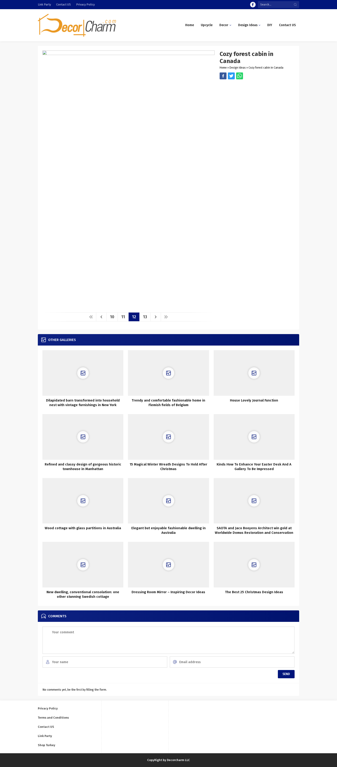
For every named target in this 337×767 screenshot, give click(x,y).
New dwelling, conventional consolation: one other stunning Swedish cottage (83, 594)
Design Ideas (237, 67)
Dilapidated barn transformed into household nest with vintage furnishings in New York (83, 402)
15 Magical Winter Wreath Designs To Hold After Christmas (168, 466)
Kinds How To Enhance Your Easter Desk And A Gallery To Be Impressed (254, 466)
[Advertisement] (257, 111)
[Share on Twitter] (239, 75)
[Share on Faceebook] (231, 75)
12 (134, 316)
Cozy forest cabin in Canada (266, 67)
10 (112, 316)
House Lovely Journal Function (254, 400)
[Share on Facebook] (223, 75)
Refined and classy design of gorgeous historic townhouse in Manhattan (83, 466)
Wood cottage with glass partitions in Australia (83, 528)
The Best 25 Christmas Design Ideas (254, 592)
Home (223, 67)
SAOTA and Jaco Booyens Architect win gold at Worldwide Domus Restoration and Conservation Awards (254, 532)
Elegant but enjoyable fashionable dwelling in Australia (168, 530)
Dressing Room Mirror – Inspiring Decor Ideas (168, 592)
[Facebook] (253, 4)
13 (145, 316)
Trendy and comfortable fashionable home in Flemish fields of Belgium (168, 402)
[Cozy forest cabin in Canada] (128, 307)
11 (123, 316)
